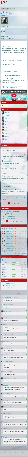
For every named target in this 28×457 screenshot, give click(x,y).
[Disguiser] (9, 38)
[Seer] (11, 38)
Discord (4, 452)
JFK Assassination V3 (10, 283)
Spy (4, 274)
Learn (24, 3)
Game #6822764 (10, 241)
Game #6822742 (10, 243)
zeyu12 (5, 354)
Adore (5, 127)
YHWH (5, 318)
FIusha (5, 406)
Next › (15, 203)
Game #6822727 (10, 248)
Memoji (5, 304)
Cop (8, 213)
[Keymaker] (5, 38)
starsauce (6, 136)
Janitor (8, 218)
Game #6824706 (10, 233)
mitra (5, 176)
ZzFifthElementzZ (8, 161)
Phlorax (5, 324)
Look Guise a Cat (8, 288)
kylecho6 (6, 112)
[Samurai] (12, 38)
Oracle (5, 276)
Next (3, 142)
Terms (10, 452)
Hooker (5, 269)
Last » (19, 203)
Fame (20, 3)
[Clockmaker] (7, 38)
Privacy (16, 452)
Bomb (8, 216)
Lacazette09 (6, 378)
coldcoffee (6, 130)
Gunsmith (9, 211)
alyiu (5, 139)
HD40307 (6, 189)
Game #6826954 (10, 229)
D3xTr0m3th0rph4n (8, 311)
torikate (6, 121)
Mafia (4, 267)
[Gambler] (2, 38)
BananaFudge (14, 13)
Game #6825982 (10, 231)
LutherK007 (7, 118)
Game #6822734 (10, 246)
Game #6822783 (10, 238)
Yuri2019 (6, 133)
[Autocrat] (3, 38)
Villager (8, 214)
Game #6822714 (10, 251)
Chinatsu (5, 361)
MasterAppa (7, 115)
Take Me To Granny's (10, 285)
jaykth (5, 124)
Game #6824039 (10, 236)
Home (10, 3)
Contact (23, 452)
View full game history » (21, 253)
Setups (15, 3)
